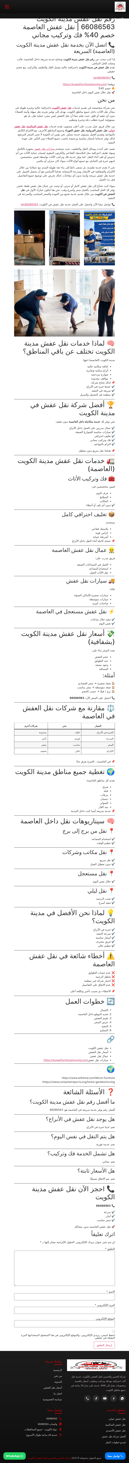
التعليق (110, 1248)
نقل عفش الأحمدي (116, 1430)
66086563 (51, 1418)
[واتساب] (122, 1398)
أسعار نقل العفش (53, 1387)
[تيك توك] (96, 1398)
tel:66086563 (102, 77)
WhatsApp (13, 1456)
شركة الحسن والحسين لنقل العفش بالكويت (49, 1457)
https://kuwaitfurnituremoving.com (85, 84)
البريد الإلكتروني (105, 1305)
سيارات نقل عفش (44, 148)
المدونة (58, 1381)
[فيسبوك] (113, 1398)
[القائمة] (6, 7)
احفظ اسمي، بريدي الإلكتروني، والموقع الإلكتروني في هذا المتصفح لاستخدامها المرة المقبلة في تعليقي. (68, 1336)
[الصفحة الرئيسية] (120, 7)
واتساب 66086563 (47, 1424)
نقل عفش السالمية (37, 126)
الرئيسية (57, 1370)
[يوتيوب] (104, 1398)
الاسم (110, 1291)
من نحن (58, 1375)
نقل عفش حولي (117, 1418)
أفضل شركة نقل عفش (114, 1436)
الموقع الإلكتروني (105, 1318)
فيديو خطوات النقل (115, 1442)
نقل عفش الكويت (61, 107)
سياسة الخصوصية (52, 1399)
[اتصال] (87, 1398)
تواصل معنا (114, 1456)
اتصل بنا (58, 1393)
